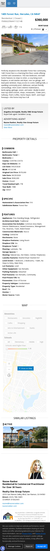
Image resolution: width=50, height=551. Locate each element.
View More (8, 127)
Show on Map (26, 368)
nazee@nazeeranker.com (14, 125)
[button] (2, 548)
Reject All (29, 546)
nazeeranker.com (9, 506)
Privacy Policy (27, 533)
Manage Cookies (14, 546)
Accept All (42, 546)
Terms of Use (41, 533)
